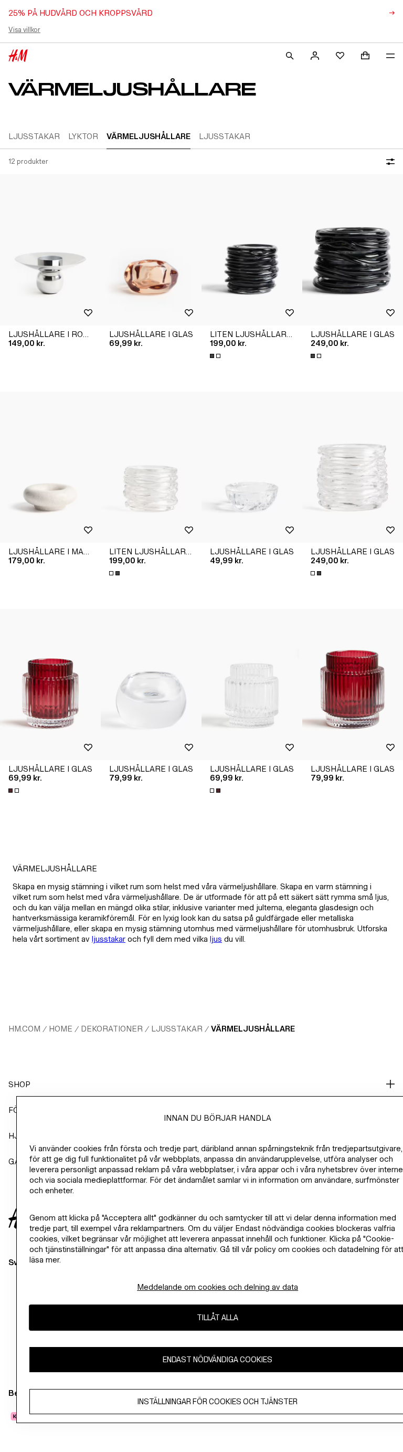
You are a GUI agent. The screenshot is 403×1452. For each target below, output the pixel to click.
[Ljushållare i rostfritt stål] (50, 249)
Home (60, 1028)
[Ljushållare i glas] (151, 249)
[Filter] (388, 161)
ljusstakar (108, 938)
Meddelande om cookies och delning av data (217, 1286)
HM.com (24, 1028)
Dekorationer (112, 1028)
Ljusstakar (177, 1028)
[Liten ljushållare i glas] (252, 249)
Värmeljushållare (253, 1028)
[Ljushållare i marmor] (50, 467)
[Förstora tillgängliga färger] (216, 356)
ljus (216, 938)
